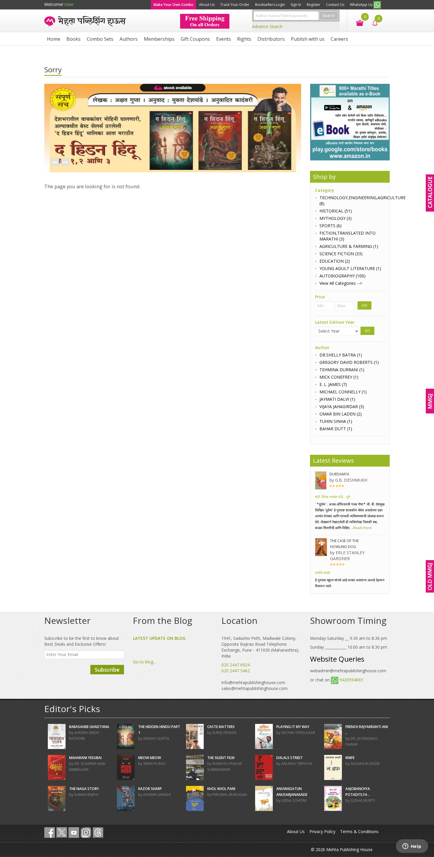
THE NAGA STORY (84, 788)
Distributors (271, 39)
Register (313, 4)
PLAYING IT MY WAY (292, 726)
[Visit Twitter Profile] (61, 832)
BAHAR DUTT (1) (335, 428)
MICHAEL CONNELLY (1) (343, 392)
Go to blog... (144, 662)
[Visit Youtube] (73, 832)
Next (64, 162)
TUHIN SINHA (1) (335, 421)
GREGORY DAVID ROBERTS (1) (349, 362)
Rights (244, 39)
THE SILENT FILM (220, 757)
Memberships (159, 39)
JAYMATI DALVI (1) (337, 399)
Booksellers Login (270, 4)
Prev (55, 162)
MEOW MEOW (149, 757)
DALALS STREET (289, 757)
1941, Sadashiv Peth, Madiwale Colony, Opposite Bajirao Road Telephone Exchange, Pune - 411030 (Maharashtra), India (260, 647)
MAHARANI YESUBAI (85, 757)
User (69, 4)
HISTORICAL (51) (335, 211)
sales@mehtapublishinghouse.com (254, 688)
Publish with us (307, 39)
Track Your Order (234, 4)
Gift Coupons (195, 39)
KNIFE (350, 757)
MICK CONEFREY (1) (338, 377)
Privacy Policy (322, 831)
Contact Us (335, 4)
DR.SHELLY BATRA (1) (340, 355)
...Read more (361, 527)
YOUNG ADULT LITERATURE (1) (350, 268)
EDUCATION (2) (334, 261)
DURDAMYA (339, 474)
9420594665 (351, 680)
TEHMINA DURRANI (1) (341, 369)
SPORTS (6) (330, 225)
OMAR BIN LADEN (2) (340, 414)
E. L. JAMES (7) (333, 384)
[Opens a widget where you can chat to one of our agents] (412, 846)
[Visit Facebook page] (49, 832)
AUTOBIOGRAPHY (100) (342, 276)
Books (73, 39)
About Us (207, 4)
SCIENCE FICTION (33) (341, 253)
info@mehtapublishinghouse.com (253, 682)
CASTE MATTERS (221, 726)
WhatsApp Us (361, 4)
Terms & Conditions (359, 831)
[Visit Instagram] (86, 832)
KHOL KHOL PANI (221, 788)
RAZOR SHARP (150, 788)
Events (223, 39)
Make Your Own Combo (173, 4)
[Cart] (356, 22)
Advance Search (267, 26)
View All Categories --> (340, 283)
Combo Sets (100, 39)
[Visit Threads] (98, 832)
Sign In (296, 4)
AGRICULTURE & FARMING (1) (348, 246)
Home (53, 39)
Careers (339, 39)
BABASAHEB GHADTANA (89, 726)
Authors (129, 39)
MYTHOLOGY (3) (335, 218)
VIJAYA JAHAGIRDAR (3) (341, 406)
